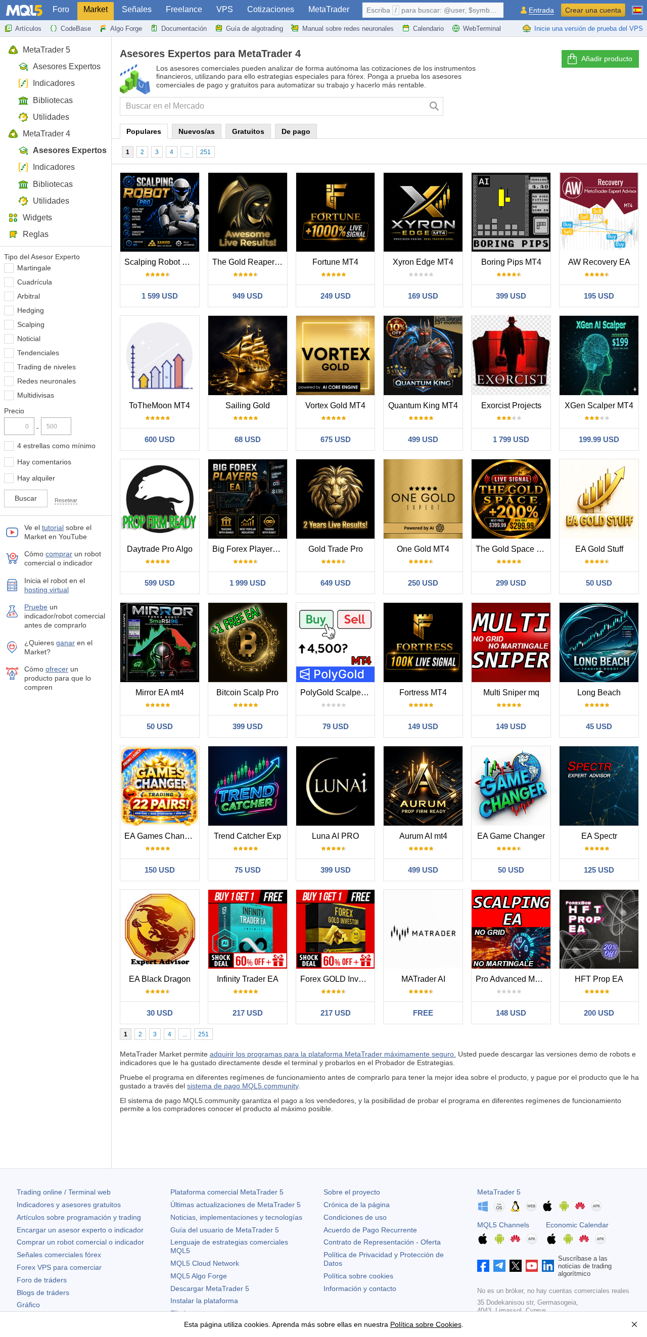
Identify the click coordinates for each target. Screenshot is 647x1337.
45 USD (599, 726)
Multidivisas (35, 395)
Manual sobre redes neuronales (348, 28)
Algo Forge (126, 28)
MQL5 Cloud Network (204, 1263)
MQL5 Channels (503, 1225)
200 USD (599, 1013)
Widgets (37, 217)
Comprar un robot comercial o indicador (80, 1242)
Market (95, 9)
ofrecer (56, 669)
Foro (61, 9)
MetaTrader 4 (46, 133)
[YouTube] (532, 1266)
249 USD (335, 296)
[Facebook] (483, 1266)
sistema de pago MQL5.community (242, 1086)
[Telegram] (499, 1266)
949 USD (248, 296)
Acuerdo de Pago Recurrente (370, 1230)
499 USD (423, 439)
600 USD (160, 439)
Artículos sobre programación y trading (79, 1217)
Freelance (184, 9)
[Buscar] (434, 106)
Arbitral (28, 296)
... (186, 152)
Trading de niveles (46, 367)
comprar (58, 554)
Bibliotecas (53, 100)
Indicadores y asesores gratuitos (69, 1205)
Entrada (541, 10)
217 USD (248, 1013)
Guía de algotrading (254, 28)
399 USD (511, 296)
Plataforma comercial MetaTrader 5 (227, 1192)
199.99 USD (599, 439)
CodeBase (76, 28)
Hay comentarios (44, 462)
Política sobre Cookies (425, 1324)
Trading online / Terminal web (64, 1192)
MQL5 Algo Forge (198, 1276)
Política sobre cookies (358, 1276)
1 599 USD (160, 296)
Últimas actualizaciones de (235, 1205)
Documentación (184, 28)
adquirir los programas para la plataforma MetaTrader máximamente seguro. (333, 1054)
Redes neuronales (46, 381)
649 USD (335, 583)
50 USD (599, 583)
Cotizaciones (270, 9)
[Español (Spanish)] (637, 6)
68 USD (248, 439)
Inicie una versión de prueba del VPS (588, 28)
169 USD (423, 296)
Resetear (66, 500)
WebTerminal (482, 28)
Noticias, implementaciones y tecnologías (236, 1217)
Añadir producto (606, 59)
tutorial (53, 527)
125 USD (599, 870)
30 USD (160, 1013)
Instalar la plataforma (204, 1301)
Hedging (30, 310)
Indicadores (54, 83)
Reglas (36, 234)
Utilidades (51, 117)
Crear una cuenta (593, 10)
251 (205, 152)
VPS (224, 9)
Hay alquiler (36, 478)
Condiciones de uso (355, 1217)
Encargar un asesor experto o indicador (80, 1230)
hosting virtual (46, 590)
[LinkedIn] (548, 1266)
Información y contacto (360, 1288)
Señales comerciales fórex (59, 1255)
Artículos (28, 28)
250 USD (423, 583)
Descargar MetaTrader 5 (209, 1288)
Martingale (34, 268)
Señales (137, 9)
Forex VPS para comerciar (59, 1267)
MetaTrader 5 (46, 49)
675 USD (335, 439)
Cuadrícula (34, 282)
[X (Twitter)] (516, 1266)
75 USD (248, 870)
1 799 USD (511, 439)
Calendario (428, 28)
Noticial (28, 339)
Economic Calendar (577, 1225)
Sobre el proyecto (352, 1192)
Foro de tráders (42, 1280)
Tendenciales (38, 353)
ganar (65, 643)
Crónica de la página (357, 1205)
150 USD (160, 870)
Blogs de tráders (43, 1292)
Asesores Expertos (67, 66)
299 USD (511, 583)
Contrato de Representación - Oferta (382, 1242)
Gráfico (28, 1305)
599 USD (160, 583)
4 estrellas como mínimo (56, 446)
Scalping (30, 324)
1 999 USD (247, 583)
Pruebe (36, 607)
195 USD (599, 296)
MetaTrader (328, 9)
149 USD (423, 726)
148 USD (511, 1013)
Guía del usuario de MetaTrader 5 (224, 1230)
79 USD (335, 726)
